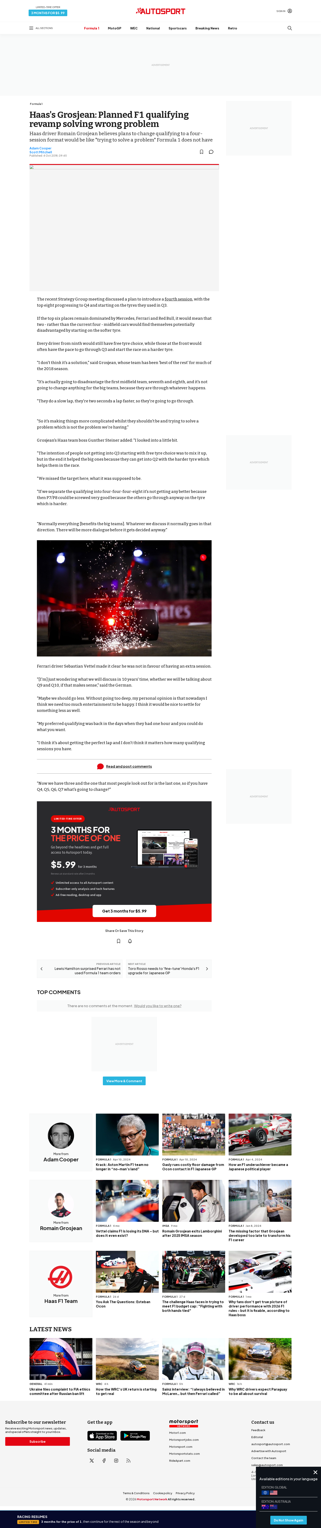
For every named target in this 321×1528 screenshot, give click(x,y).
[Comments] (212, 151)
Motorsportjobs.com (184, 1439)
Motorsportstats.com (184, 1453)
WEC (134, 28)
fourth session (178, 299)
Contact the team (263, 1458)
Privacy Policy (185, 1493)
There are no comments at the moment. (124, 1005)
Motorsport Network (152, 1499)
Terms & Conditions (136, 1493)
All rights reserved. (181, 1499)
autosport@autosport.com (270, 1444)
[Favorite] (201, 151)
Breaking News (207, 28)
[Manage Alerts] (130, 941)
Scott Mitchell (40, 152)
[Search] (289, 28)
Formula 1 (91, 28)
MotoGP (114, 28)
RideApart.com (179, 1460)
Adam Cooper (40, 148)
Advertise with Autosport (268, 1451)
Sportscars (178, 28)
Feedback (258, 1430)
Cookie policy (162, 1493)
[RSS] (128, 1460)
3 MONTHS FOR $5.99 (48, 13)
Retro (232, 28)
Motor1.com (177, 1432)
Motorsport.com (180, 1446)
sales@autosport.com (267, 1465)
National (153, 28)
